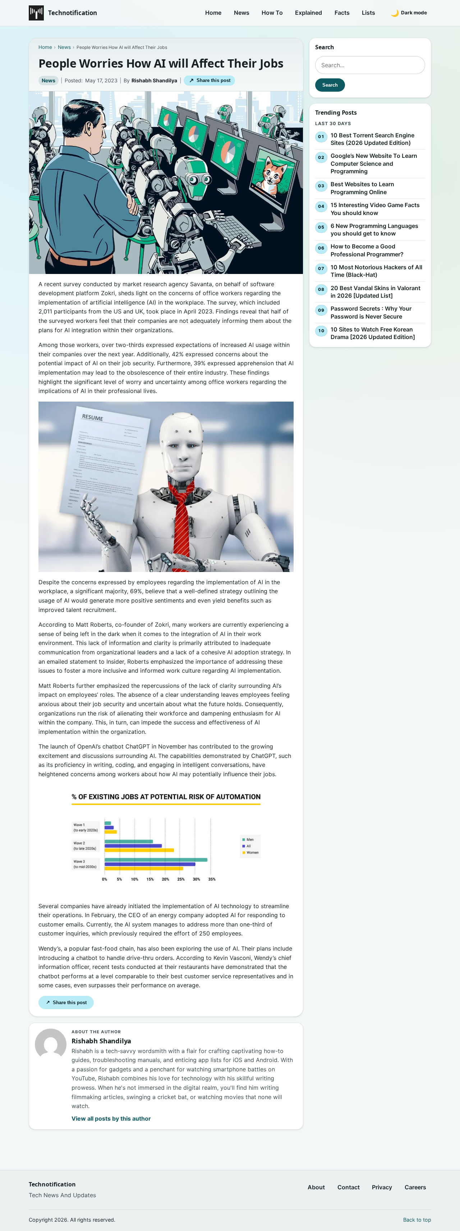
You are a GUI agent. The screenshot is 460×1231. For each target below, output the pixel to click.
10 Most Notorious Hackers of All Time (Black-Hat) (376, 271)
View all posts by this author (111, 1118)
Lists (368, 12)
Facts (342, 12)
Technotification (72, 13)
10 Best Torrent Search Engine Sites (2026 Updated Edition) (372, 139)
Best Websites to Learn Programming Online (362, 188)
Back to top (417, 1220)
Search (330, 85)
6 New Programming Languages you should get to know (374, 229)
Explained (308, 12)
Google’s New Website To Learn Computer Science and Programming (374, 163)
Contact (348, 1187)
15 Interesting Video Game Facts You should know (375, 208)
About (316, 1187)
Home (213, 12)
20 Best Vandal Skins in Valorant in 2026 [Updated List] (375, 291)
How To (272, 12)
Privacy (382, 1187)
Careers (415, 1187)
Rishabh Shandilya (154, 80)
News (241, 12)
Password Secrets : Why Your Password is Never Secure (371, 312)
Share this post (209, 80)
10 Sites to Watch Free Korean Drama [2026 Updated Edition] (373, 333)
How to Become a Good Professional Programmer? (367, 250)
